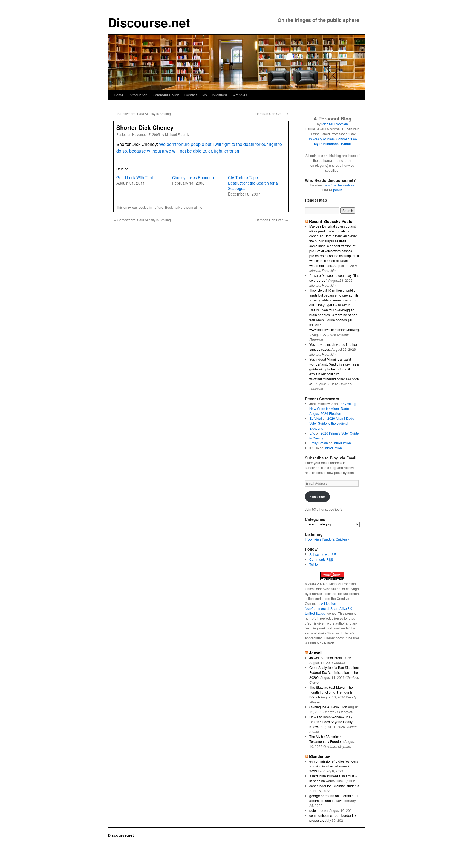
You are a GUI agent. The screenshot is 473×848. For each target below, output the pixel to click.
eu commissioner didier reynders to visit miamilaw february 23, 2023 (333, 766)
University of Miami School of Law (332, 138)
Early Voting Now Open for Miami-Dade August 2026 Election (332, 408)
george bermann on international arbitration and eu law (333, 798)
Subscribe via (319, 554)
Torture (158, 207)
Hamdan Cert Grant (272, 113)
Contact (190, 94)
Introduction (138, 94)
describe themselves (339, 185)
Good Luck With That (134, 177)
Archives (240, 94)
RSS (333, 553)
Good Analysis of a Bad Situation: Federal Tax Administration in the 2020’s (334, 672)
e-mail (346, 143)
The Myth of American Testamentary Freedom (326, 739)
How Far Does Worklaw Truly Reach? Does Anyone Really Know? (331, 721)
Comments (321, 559)
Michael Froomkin (178, 134)
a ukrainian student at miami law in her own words (333, 778)
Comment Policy (166, 94)
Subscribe (317, 496)
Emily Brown (318, 443)
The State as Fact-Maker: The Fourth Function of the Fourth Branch (331, 692)
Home (118, 94)
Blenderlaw (319, 756)
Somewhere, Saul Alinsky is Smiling (142, 113)
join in (337, 190)
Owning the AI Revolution (328, 707)
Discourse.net (149, 22)
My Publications (215, 94)
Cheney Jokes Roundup (193, 177)
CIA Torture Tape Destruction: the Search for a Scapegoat (253, 183)
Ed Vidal (315, 418)
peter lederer (318, 810)
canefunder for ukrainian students (334, 785)
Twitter (314, 564)
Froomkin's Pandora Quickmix (327, 539)
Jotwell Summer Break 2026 (330, 657)
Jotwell (315, 653)
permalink (193, 207)
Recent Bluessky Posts (330, 221)
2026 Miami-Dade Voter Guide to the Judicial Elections (331, 423)
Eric (312, 433)
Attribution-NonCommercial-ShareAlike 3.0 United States (328, 608)
